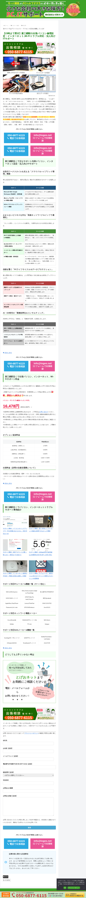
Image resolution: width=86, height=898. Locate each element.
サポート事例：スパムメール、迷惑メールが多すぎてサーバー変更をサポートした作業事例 (41, 576)
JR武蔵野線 (7, 880)
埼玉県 (6, 876)
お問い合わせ (43, 412)
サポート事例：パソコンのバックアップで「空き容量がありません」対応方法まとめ (15, 531)
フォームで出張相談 (43, 138)
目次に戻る (8, 353)
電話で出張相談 (16, 136)
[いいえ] (84, 888)
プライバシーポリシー (31, 733)
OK (65, 887)
